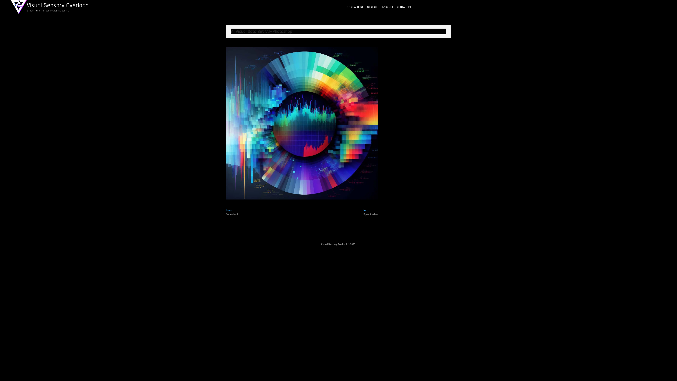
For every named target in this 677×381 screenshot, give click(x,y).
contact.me (404, 7)
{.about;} (387, 7)
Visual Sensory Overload (58, 5)
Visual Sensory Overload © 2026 (338, 244)
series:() (372, 7)
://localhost (355, 7)
